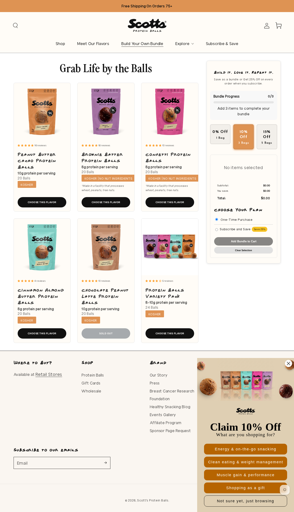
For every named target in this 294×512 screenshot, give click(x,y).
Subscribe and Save (242, 228)
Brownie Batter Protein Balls (102, 157)
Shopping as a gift (245, 488)
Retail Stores (49, 374)
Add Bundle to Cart (243, 241)
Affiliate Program (165, 423)
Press (155, 383)
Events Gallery (163, 415)
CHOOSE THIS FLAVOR (42, 202)
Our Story (158, 375)
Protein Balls (93, 375)
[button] (15, 25)
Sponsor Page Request (170, 431)
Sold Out (106, 333)
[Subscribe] (107, 463)
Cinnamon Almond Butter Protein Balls (41, 296)
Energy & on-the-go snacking (245, 449)
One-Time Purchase (236, 219)
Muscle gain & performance (246, 475)
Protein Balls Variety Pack (164, 293)
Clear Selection (243, 250)
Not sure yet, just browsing (245, 501)
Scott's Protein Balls (153, 500)
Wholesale (91, 391)
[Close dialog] (288, 363)
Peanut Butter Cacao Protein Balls (37, 160)
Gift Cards (91, 383)
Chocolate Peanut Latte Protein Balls (105, 296)
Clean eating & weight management (245, 462)
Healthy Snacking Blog (170, 407)
